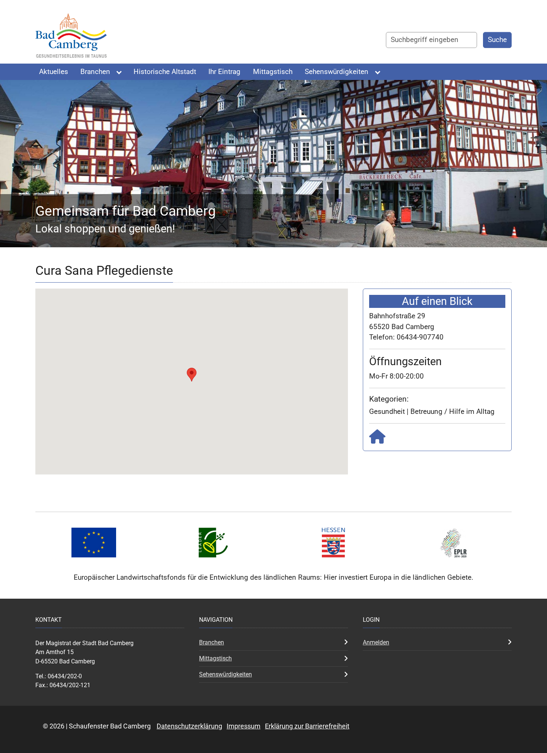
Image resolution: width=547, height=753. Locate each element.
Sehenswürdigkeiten (225, 674)
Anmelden (376, 642)
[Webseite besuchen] (377, 439)
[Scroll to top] (529, 735)
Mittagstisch (215, 658)
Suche (497, 39)
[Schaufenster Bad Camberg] (71, 38)
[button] (191, 375)
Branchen (211, 642)
